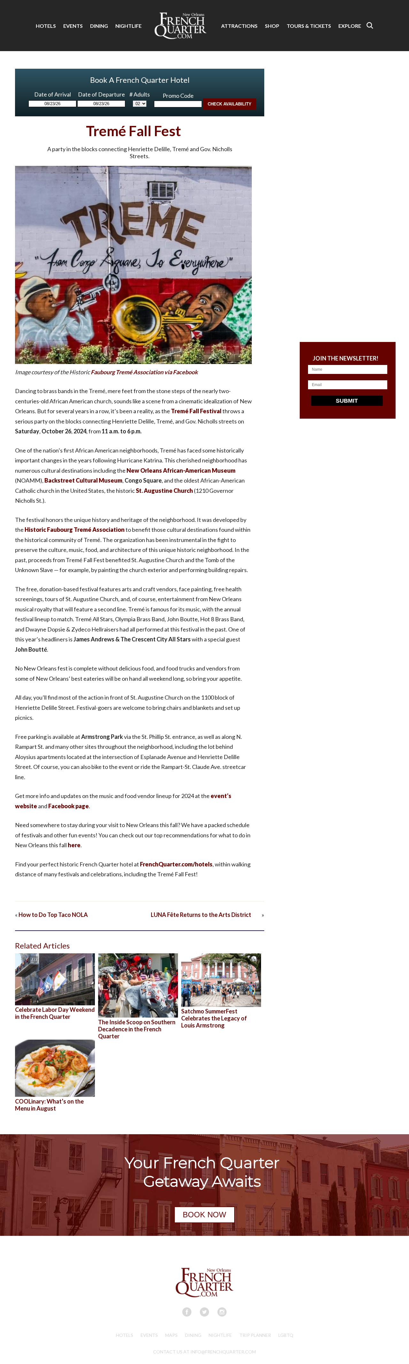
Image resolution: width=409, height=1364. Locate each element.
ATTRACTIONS (239, 26)
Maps (171, 1335)
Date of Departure (101, 94)
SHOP (272, 26)
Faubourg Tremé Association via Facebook (144, 372)
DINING (99, 26)
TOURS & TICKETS (309, 26)
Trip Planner (255, 1335)
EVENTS (73, 26)
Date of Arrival (52, 94)
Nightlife (220, 1335)
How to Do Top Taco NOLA (53, 914)
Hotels (124, 1335)
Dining (193, 1335)
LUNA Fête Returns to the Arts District (206, 914)
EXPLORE (349, 26)
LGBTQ (285, 1335)
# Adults (139, 94)
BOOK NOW (204, 1214)
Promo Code (178, 95)
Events (149, 1335)
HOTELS (46, 26)
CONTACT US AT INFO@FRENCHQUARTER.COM (204, 1351)
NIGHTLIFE (128, 26)
